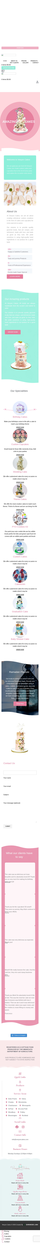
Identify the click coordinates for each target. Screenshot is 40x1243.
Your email (7, 786)
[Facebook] (17, 1127)
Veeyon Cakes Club (8, 67)
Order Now (20, 47)
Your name (7, 778)
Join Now (5, 86)
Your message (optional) (11, 803)
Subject (6, 794)
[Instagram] (23, 1127)
